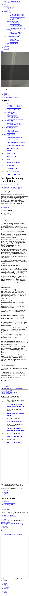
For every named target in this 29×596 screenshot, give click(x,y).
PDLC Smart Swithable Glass (17, 17)
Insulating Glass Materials (13, 36)
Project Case (7, 44)
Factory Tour (10, 8)
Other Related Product (12, 43)
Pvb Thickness (4, 523)
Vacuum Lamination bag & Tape (15, 119)
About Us (6, 6)
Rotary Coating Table (11, 386)
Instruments (9, 135)
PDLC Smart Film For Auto (17, 15)
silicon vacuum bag (16, 525)
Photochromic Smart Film (16, 18)
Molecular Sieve (14, 42)
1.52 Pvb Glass (7, 525)
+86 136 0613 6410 (8, 515)
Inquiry (2, 530)
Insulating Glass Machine (16, 32)
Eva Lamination (4, 526)
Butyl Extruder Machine (14, 436)
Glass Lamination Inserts (16, 26)
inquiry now (4, 519)
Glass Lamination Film (12, 21)
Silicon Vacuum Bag (13, 162)
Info (2, 531)
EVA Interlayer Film (15, 22)
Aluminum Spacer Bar (15, 40)
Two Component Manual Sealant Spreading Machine (15, 405)
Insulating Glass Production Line (12, 97)
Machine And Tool (11, 29)
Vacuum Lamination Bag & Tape (18, 28)
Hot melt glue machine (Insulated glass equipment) (15, 429)
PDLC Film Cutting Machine (17, 35)
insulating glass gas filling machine (9, 392)
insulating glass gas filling (7, 391)
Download (6, 46)
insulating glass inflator (6, 393)
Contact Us (6, 49)
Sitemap (8, 522)
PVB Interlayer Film (15, 24)
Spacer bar (24, 525)
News (5, 47)
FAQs (8, 10)
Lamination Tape (12, 168)
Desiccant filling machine (15, 421)
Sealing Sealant (13, 39)
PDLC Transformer (14, 19)
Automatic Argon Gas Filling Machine (13, 388)
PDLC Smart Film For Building (17, 14)
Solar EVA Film (12, 156)
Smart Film (9, 12)
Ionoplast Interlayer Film (16, 25)
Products (6, 11)
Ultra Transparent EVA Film (16, 142)
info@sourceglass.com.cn (10, 516)
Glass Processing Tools (15, 33)
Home (5, 4)
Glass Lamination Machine (16, 31)
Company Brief (10, 7)
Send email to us (5, 207)
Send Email (3, 529)
